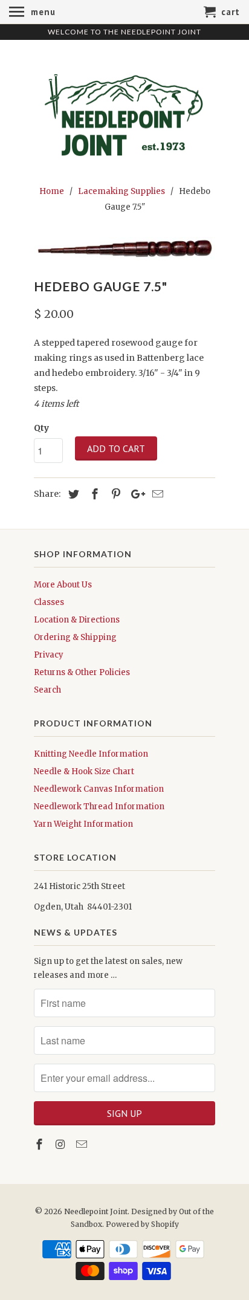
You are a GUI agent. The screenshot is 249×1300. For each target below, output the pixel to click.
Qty (41, 427)
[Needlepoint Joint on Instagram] (61, 1144)
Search (47, 690)
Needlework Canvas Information (99, 789)
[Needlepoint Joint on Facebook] (40, 1144)
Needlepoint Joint (96, 1211)
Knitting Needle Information (91, 754)
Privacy (48, 655)
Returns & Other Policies (82, 672)
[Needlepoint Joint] (124, 110)
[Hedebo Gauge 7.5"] (124, 248)
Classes (49, 602)
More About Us (63, 585)
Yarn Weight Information (83, 824)
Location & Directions (77, 620)
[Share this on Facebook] (93, 494)
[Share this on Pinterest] (114, 494)
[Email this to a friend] (156, 494)
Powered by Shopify (142, 1224)
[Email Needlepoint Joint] (82, 1144)
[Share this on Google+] (134, 494)
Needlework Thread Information (99, 806)
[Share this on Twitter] (72, 494)
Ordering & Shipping (75, 637)
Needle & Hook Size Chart (84, 771)
